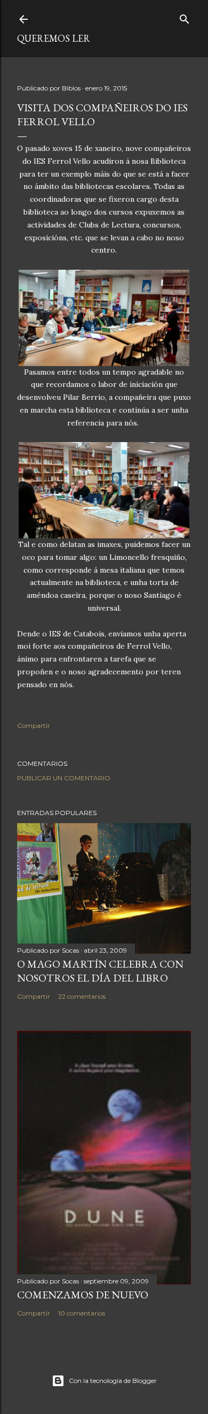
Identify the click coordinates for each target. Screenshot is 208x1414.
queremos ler (53, 38)
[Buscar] (184, 16)
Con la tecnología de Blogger (113, 1381)
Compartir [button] (33, 725)
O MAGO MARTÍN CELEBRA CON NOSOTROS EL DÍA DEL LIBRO (100, 971)
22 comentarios (82, 996)
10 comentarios (81, 1313)
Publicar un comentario (63, 778)
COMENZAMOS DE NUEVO (82, 1295)
